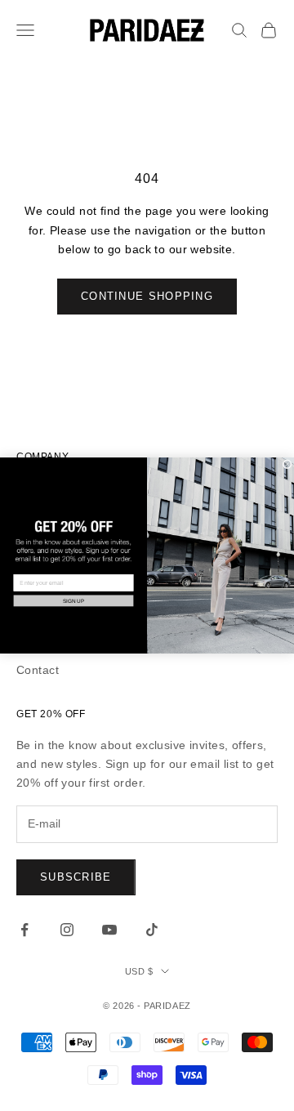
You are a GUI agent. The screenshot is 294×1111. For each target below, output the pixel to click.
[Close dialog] (287, 464)
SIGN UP (73, 601)
